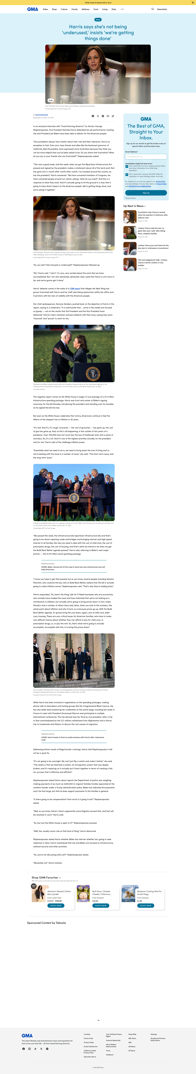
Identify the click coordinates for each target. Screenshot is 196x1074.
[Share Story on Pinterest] (103, 116)
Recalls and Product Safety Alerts (158, 1039)
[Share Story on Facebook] (93, 116)
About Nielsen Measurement (111, 1045)
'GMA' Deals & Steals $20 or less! (98, 2)
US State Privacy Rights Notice (140, 186)
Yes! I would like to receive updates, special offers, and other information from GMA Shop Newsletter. (147, 168)
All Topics (132, 1050)
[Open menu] (122, 9)
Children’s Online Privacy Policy (90, 1051)
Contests (87, 1034)
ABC (130, 1042)
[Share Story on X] (98, 116)
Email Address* (131, 151)
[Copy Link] (113, 116)
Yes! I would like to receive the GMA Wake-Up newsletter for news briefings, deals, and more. (146, 175)
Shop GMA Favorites (45, 877)
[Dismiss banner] (192, 2)
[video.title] (98, 74)
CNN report (75, 288)
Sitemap (154, 1034)
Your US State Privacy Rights (114, 1035)
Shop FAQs (132, 1034)
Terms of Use (160, 181)
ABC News (132, 1038)
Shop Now (55, 905)
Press (108, 1050)
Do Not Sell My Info (90, 1046)
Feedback (109, 1054)
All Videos (132, 1046)
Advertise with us (90, 1057)
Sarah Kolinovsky (42, 114)
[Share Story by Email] (108, 116)
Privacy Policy (161, 184)
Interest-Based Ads (113, 1040)
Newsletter (162, 9)
